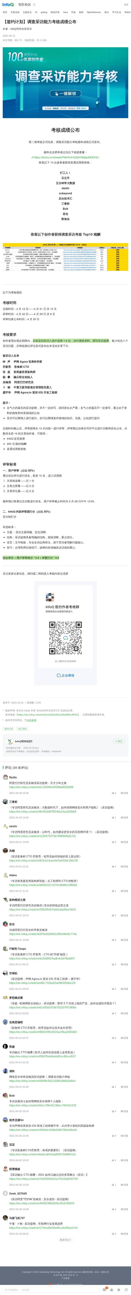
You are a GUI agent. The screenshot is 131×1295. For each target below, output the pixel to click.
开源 (73, 12)
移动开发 (55, 12)
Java (65, 12)
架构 (81, 12)
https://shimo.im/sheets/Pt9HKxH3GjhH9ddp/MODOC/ (67, 157)
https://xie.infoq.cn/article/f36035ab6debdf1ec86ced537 (42, 1056)
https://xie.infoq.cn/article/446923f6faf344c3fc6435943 (41, 1203)
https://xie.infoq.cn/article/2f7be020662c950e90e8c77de (43, 934)
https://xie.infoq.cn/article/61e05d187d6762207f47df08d (42, 1007)
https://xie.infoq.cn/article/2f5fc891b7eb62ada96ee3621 (42, 909)
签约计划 (9, 729)
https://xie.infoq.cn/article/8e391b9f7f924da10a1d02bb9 (42, 811)
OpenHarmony (94, 12)
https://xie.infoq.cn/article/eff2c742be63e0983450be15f (42, 983)
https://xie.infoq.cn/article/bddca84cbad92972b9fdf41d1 (42, 1154)
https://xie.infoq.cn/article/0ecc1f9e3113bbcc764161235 (42, 1105)
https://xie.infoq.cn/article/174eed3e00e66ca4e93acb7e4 (43, 1227)
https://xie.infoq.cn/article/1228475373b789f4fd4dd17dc (42, 836)
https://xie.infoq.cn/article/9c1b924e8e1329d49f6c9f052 (48, 714)
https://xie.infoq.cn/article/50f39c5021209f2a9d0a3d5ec (42, 1080)
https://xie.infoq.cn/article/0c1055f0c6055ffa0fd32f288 (41, 787)
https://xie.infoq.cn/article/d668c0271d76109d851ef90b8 (43, 885)
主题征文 (27, 12)
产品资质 (65, 1278)
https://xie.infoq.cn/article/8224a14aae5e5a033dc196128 (43, 860)
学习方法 (116, 12)
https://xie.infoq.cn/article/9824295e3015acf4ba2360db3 (43, 1031)
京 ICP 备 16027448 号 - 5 (66, 1275)
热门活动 (22, 729)
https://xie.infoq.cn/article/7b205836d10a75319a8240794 (43, 1178)
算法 (106, 12)
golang (44, 12)
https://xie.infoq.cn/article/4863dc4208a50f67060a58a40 (43, 1129)
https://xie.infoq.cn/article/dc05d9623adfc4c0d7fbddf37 (42, 958)
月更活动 (15, 12)
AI (36, 12)
